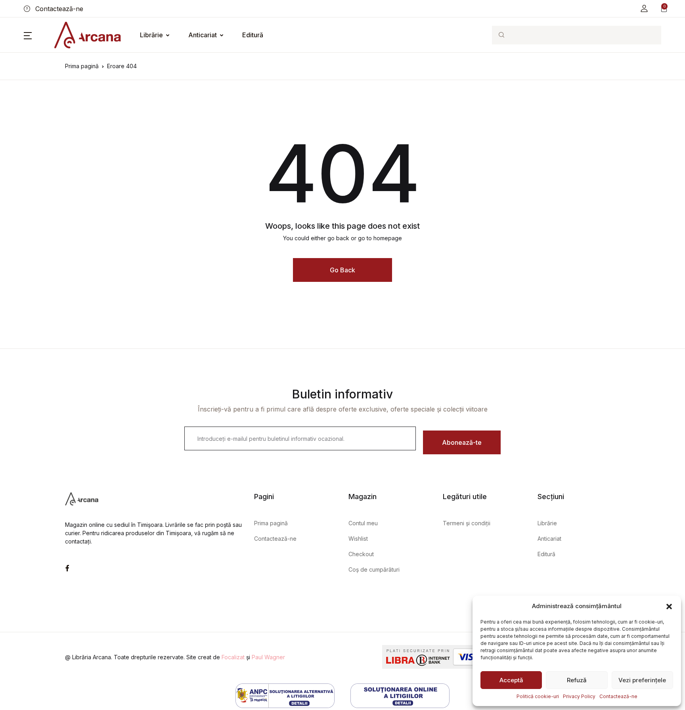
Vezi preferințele (642, 680)
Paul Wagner (268, 657)
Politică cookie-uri (538, 696)
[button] (669, 606)
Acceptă (511, 680)
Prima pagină (82, 66)
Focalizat (233, 657)
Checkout (361, 554)
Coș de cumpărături (374, 569)
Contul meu (363, 523)
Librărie (151, 35)
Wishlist (358, 538)
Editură (252, 35)
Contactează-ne (618, 696)
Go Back (342, 270)
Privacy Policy (579, 696)
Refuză (577, 680)
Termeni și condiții (466, 523)
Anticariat (202, 35)
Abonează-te (462, 442)
